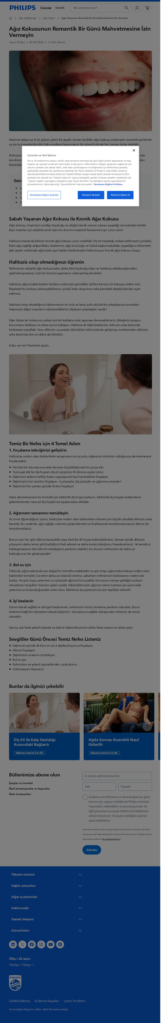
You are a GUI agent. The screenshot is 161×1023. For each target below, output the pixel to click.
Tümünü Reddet (89, 195)
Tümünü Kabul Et (118, 195)
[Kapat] (132, 150)
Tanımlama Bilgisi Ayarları (42, 195)
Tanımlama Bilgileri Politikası (106, 184)
